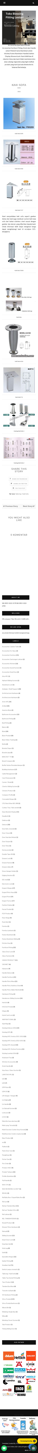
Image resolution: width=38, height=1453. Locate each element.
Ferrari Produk (6, 909)
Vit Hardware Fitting (9, 1295)
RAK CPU (5, 1185)
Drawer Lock (6, 858)
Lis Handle (5, 1104)
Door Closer (6, 833)
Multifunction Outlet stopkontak (13, 1134)
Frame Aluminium (7, 935)
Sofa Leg (5, 1248)
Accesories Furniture (9, 655)
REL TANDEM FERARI (9, 1218)
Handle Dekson (7, 973)
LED (3, 1079)
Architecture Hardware (9, 697)
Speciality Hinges (7, 1257)
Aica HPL (5, 676)
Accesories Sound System (10, 668)
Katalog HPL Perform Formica (11, 1049)
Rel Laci (4, 1202)
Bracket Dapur (7, 748)
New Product (6, 1138)
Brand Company (7, 761)
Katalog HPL (6, 1032)
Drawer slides (6, 867)
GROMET (5, 964)
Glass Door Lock (7, 952)
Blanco (4, 727)
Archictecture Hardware (10, 693)
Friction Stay (6, 943)
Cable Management (8, 774)
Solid (3, 1252)
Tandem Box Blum (8, 1286)
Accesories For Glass (9, 651)
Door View (5, 846)
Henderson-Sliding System (11, 998)
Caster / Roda (6, 782)
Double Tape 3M (7, 854)
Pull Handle (6, 1180)
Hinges (4, 1011)
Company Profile (7, 795)
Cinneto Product (7, 791)
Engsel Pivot (6, 896)
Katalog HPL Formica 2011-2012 (12, 1036)
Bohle (4, 744)
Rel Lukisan (6, 1214)
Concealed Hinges (8, 799)
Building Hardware (8, 769)
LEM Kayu (5, 1087)
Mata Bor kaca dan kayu (10, 1121)
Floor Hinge (6, 918)
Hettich (4, 1002)
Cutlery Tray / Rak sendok (10, 807)
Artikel (4, 706)
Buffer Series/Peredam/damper (12, 765)
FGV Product (6, 913)
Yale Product (6, 1324)
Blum (3, 731)
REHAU (4, 1193)
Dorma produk (6, 850)
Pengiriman (6, 1155)
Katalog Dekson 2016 (9, 1028)
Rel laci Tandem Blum (9, 1206)
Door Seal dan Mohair (9, 837)
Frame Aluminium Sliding (10, 939)
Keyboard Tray (7, 1057)
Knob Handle (6, 1066)
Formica (4, 926)
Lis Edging (5, 1100)
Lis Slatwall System (8, 1108)
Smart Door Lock (7, 1240)
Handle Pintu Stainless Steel (11, 985)
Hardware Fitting (7, 994)
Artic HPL (5, 702)
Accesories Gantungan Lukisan (12, 659)
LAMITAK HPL (7, 1074)
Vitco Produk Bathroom (10, 1303)
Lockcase (5, 1113)
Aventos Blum (6, 710)
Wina (3, 1316)
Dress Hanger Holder (9, 871)
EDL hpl (4, 880)
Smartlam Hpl (6, 1244)
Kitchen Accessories (9, 1062)
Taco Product (6, 1282)
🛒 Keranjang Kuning (26, 1441)
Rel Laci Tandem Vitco (9, 1210)
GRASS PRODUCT (8, 960)
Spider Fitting (6, 1261)
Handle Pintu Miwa (8, 981)
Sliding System (7, 1235)
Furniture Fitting (7, 947)
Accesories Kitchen (8, 663)
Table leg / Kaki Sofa (21, 494)
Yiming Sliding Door (8, 1329)
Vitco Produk (6, 1299)
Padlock (4, 1146)
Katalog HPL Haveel (8, 1045)
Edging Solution (7, 875)
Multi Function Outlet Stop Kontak (13, 1129)
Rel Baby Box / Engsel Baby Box (12, 1197)
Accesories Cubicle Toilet (10, 646)
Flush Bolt (5, 922)
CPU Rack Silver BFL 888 (10, 803)
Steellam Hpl (6, 1265)
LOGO (4, 1117)
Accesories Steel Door (9, 672)
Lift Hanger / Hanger (9, 1096)
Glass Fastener (7, 956)
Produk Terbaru (7, 1172)
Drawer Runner (7, 863)
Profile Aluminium (8, 1176)
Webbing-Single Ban (9, 1312)
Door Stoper (6, 841)
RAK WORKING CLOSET (10, 1189)
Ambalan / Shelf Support (10, 689)
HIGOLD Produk (7, 1007)
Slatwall (4, 1231)
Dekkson (5, 820)
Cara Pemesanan (7, 778)
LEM (3, 1083)
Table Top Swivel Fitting (10, 1278)
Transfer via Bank (8, 1290)
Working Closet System (10, 1320)
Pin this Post (20, 488)
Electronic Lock (7, 884)
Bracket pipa (6, 752)
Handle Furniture (7, 977)
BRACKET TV (7, 757)
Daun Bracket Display (9, 812)
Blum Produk (6, 735)
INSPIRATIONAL (8, 1019)
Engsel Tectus (7, 901)
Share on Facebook (19, 479)
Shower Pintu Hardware (10, 1227)
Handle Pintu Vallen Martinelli (11, 990)
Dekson (4, 824)
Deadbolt (5, 816)
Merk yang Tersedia (8, 1125)
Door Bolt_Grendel (8, 829)
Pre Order (5, 1163)
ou (3, 1142)
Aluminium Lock (7, 685)
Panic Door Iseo (7, 1151)
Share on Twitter (20, 483)
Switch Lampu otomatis (10, 1269)
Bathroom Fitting (7, 719)
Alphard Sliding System (9, 680)
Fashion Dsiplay (7, 905)
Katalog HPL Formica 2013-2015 (12, 1041)
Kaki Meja (5, 1024)
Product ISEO (6, 1168)
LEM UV (4, 1091)
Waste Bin (5, 1307)
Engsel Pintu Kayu (8, 892)
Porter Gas (5, 1159)
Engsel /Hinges (7, 888)
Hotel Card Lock (7, 1015)
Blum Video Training (8, 740)
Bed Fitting (5, 723)
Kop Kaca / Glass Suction (10, 1070)
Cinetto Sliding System (9, 786)
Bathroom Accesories (9, 714)
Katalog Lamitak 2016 (9, 1053)
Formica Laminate (8, 930)
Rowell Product (7, 1223)
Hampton (5, 968)
